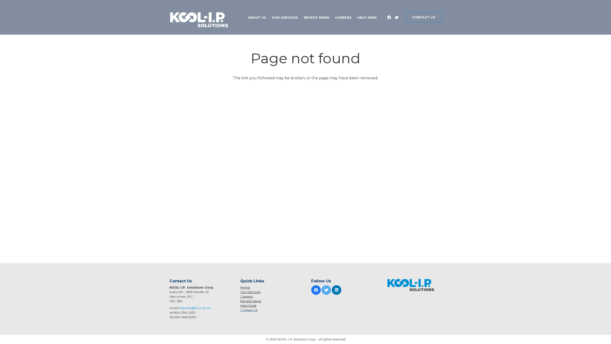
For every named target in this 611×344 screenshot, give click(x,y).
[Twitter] (396, 17)
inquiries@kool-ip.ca (195, 308)
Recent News (250, 301)
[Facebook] (389, 17)
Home (245, 287)
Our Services (250, 292)
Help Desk (248, 305)
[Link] (200, 21)
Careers (246, 296)
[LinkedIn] (336, 290)
